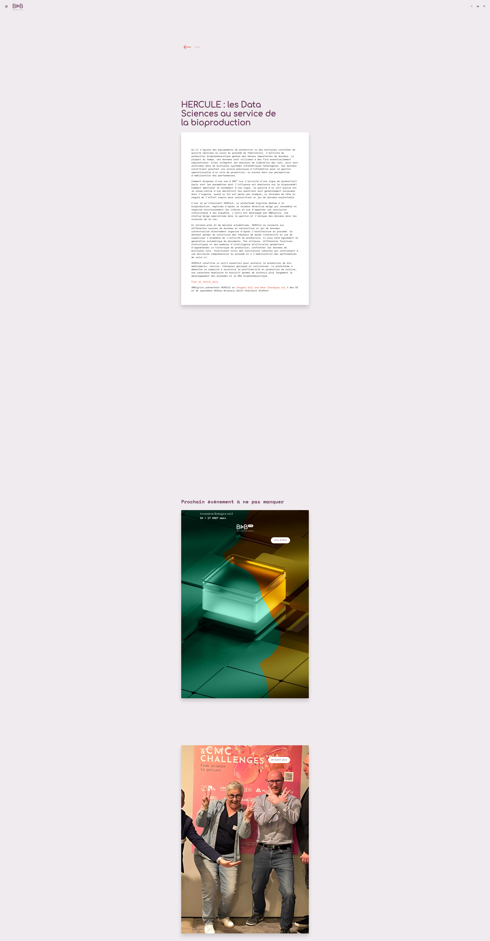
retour (197, 47)
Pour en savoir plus (204, 281)
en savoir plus (279, 760)
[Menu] (6, 6)
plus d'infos (280, 540)
